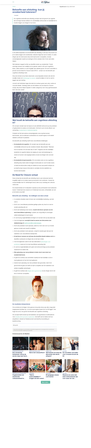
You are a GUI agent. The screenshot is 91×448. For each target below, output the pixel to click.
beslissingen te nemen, (29, 78)
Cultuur (14, 6)
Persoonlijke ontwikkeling (19, 373)
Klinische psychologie (17, 351)
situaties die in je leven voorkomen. (25, 316)
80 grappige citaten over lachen (52, 375)
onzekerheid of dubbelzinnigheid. (28, 130)
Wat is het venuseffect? (37, 352)
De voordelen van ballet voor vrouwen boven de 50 (70, 354)
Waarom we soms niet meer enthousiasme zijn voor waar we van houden (70, 376)
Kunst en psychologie (34, 351)
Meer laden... (45, 382)
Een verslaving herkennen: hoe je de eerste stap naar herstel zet (20, 354)
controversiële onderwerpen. (33, 223)
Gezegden (31, 373)
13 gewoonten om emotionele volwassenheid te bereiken (18, 376)
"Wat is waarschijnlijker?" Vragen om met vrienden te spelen (37, 376)
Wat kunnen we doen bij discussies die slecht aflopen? (53, 354)
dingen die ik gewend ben (35, 271)
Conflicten (48, 351)
